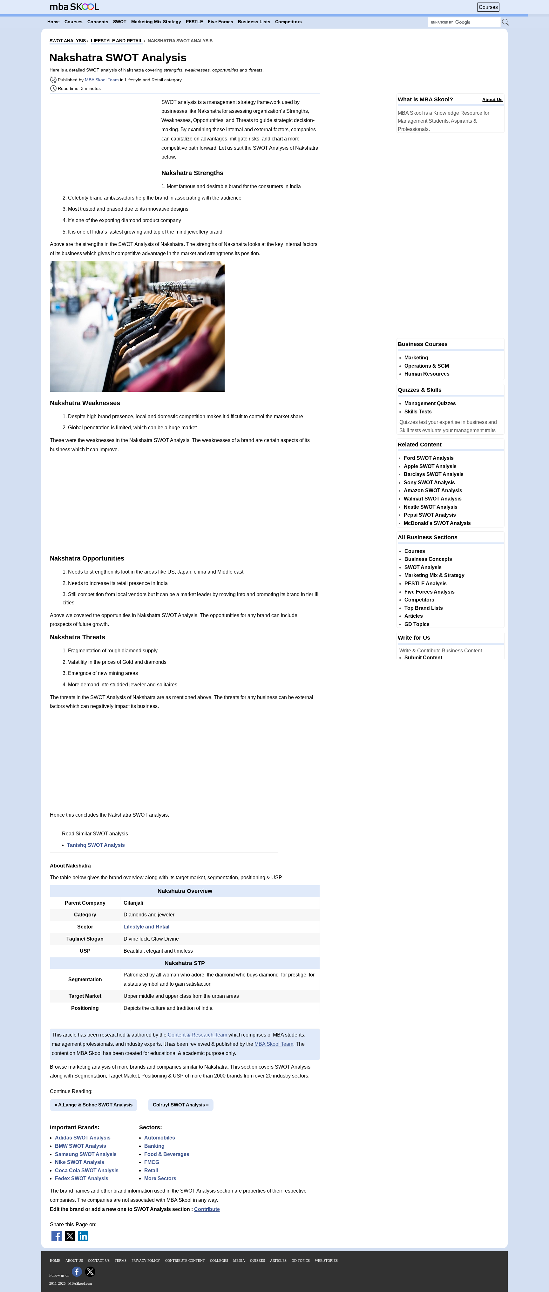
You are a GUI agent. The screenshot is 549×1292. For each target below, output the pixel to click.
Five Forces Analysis (429, 592)
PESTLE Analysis (425, 583)
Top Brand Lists (423, 608)
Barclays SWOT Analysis (434, 474)
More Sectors (160, 1178)
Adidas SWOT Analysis (83, 1137)
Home (55, 1260)
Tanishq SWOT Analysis (96, 845)
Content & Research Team (197, 1034)
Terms (120, 1260)
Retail (151, 1170)
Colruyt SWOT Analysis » (181, 1104)
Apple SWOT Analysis (430, 466)
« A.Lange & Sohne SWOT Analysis (93, 1104)
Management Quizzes (430, 403)
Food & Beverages (166, 1154)
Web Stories (326, 1260)
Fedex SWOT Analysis (81, 1178)
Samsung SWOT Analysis (86, 1154)
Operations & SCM (426, 366)
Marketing (416, 357)
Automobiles (159, 1137)
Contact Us (99, 1260)
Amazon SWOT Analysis (433, 490)
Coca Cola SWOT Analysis (87, 1170)
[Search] (506, 22)
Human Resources (427, 374)
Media (239, 1260)
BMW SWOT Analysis (80, 1146)
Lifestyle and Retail (146, 926)
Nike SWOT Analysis (79, 1162)
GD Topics (417, 624)
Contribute (207, 1209)
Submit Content (423, 657)
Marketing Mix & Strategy (434, 575)
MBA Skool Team (102, 79)
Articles (413, 616)
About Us (492, 99)
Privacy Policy (146, 1260)
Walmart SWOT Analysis (433, 498)
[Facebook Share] (56, 1239)
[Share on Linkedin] (83, 1239)
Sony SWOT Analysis (429, 482)
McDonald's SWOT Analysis (437, 523)
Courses (488, 7)
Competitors (419, 599)
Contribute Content (185, 1260)
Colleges (219, 1260)
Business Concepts (428, 559)
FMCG (151, 1162)
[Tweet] (70, 1239)
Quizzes (257, 1260)
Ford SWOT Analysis (429, 458)
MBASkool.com (80, 1283)
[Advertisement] (103, 143)
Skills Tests (418, 411)
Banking (154, 1146)
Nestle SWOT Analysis (431, 507)
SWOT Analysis (423, 567)
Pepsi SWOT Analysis (430, 515)
